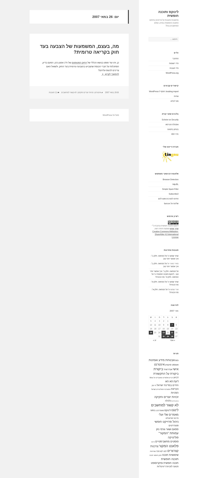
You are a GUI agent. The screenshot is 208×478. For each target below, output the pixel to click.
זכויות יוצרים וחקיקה (166, 396)
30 (163, 336)
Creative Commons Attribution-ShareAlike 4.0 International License (165, 234)
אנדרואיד (167, 369)
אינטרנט (159, 364)
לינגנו (175, 410)
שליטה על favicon (171, 203)
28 (172, 336)
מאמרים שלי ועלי (169, 414)
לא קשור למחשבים (165, 405)
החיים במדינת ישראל (168, 385)
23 (163, 333)
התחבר (175, 59)
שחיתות (153, 451)
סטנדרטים (174, 425)
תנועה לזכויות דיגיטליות (168, 466)
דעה (176, 381)
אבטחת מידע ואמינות (162, 360)
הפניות (175, 392)
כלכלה (168, 400)
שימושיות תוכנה (170, 454)
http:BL (175, 184)
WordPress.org (172, 73)
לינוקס (167, 410)
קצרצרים (173, 450)
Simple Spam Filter (170, 189)
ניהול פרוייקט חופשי (166, 421)
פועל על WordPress (111, 115)
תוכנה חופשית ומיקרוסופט (165, 463)
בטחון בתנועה (173, 129)
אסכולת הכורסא (172, 124)
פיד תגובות (174, 68)
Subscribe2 (174, 194)
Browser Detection (171, 179)
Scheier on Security (170, 120)
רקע (165, 451)
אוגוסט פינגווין (172, 364)
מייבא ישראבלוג (172, 418)
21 (172, 333)
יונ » (154, 340)
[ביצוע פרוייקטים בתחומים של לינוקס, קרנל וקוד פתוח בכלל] (170, 157)
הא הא (169, 381)
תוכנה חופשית (170, 459)
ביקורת (158, 369)
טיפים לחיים (175, 401)
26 (151, 333)
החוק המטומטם (79, 62)
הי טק (154, 385)
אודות (176, 96)
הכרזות (175, 389)
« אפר (172, 340)
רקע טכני (159, 451)
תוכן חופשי (158, 455)
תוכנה (151, 455)
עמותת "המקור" (169, 433)
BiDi (177, 360)
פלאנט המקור (169, 446)
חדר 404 (175, 134)
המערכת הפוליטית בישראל (161, 389)
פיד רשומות (174, 63)
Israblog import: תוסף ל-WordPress (164, 91)
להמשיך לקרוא (110, 74)
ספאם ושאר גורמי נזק (167, 429)
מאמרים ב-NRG (157, 410)
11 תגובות (53, 92)
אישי (176, 369)
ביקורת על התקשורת (166, 373)
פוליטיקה (173, 437)
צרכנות (154, 446)
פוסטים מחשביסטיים (167, 441)
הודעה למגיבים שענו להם (168, 199)
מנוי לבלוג (175, 101)
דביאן (176, 377)
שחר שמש (174, 229)
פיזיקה (153, 442)
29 (168, 336)
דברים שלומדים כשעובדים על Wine (161, 378)
